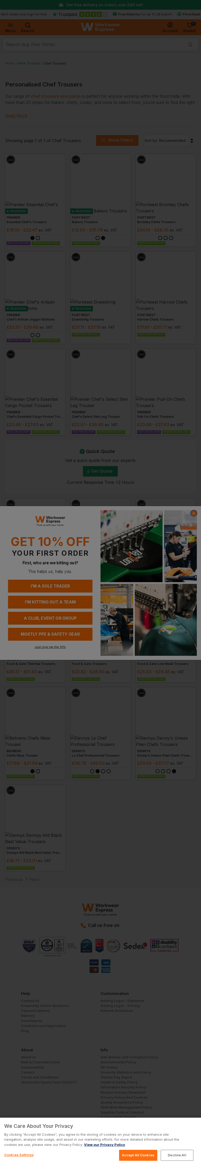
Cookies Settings (19, 1155)
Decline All (177, 1155)
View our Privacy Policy (104, 1144)
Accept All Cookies (138, 1155)
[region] (100, 1142)
